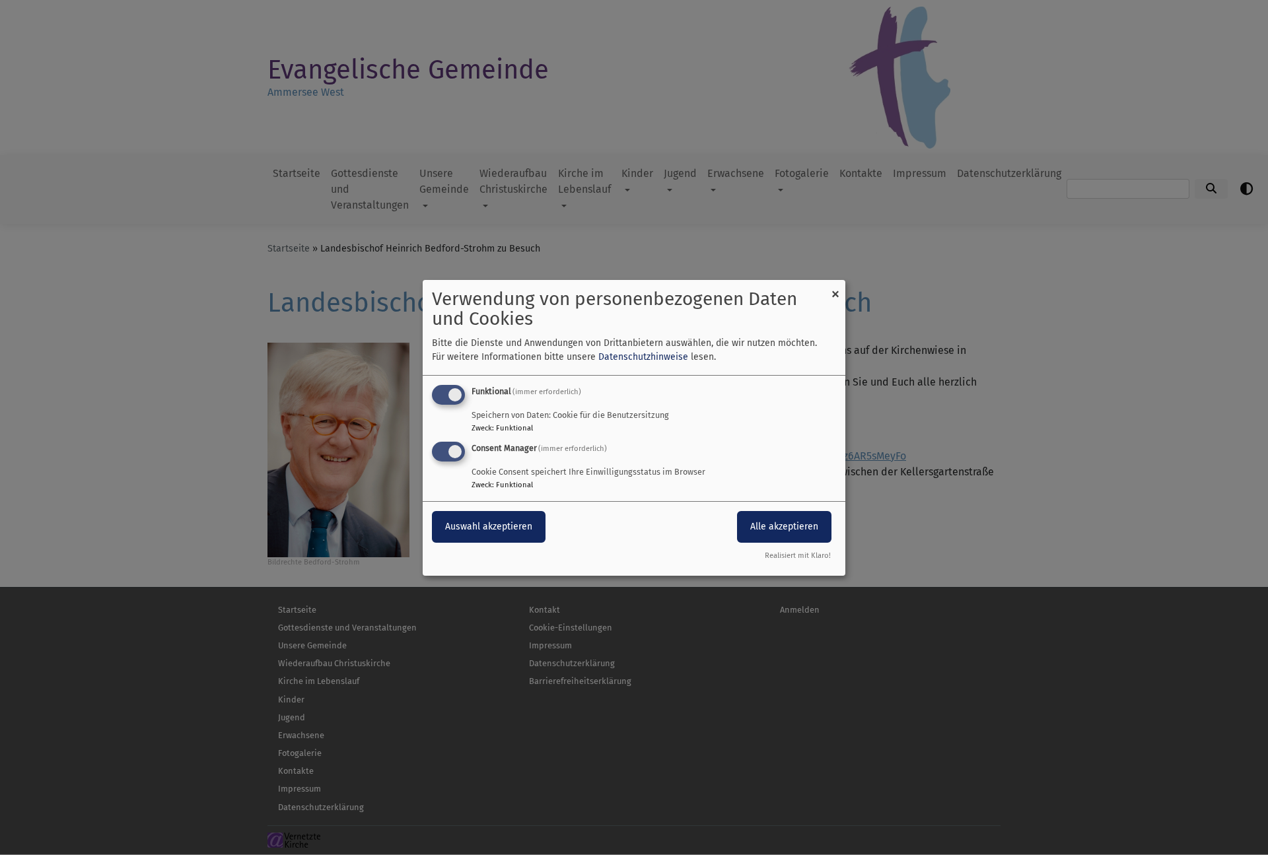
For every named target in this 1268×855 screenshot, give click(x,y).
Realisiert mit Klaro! (798, 555)
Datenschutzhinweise (643, 356)
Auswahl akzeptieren (488, 526)
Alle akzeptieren (784, 526)
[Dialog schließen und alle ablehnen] (835, 287)
